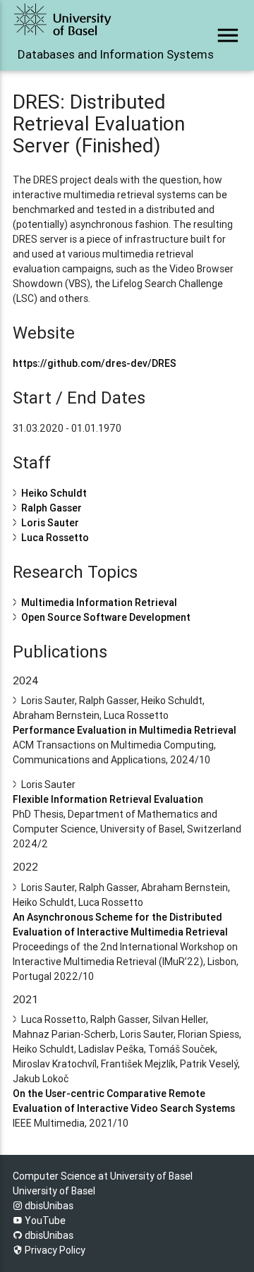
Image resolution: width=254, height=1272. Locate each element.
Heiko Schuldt (54, 493)
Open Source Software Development (105, 617)
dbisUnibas (48, 1205)
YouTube (44, 1220)
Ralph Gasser (51, 508)
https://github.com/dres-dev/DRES (94, 363)
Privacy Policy (54, 1250)
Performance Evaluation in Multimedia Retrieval (124, 730)
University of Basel (54, 1191)
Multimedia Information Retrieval (99, 602)
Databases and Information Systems (88, 54)
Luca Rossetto (55, 537)
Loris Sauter (50, 522)
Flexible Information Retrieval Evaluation (108, 799)
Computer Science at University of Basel (103, 1176)
